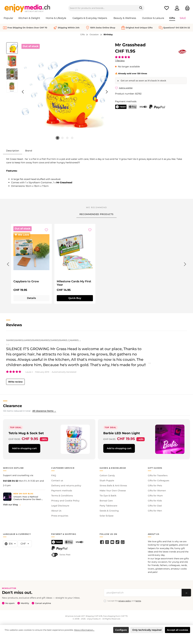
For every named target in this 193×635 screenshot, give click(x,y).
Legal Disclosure (60, 505)
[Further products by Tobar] (182, 51)
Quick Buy (74, 298)
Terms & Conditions (62, 495)
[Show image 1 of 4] (57, 138)
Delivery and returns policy (66, 485)
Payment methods (61, 490)
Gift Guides (155, 468)
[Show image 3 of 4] (67, 138)
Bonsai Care (106, 500)
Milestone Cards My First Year (74, 283)
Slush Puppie (107, 480)
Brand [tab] (28, 150)
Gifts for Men (155, 510)
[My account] (177, 8)
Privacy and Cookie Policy (65, 500)
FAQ (53, 475)
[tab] (12, 150)
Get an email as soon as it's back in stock (143, 80)
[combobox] (102, 8)
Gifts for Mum (155, 495)
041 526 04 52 (10, 480)
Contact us (57, 480)
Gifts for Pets (155, 485)
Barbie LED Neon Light (121, 433)
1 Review (120, 60)
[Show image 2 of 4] (62, 138)
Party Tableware (108, 505)
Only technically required (146, 629)
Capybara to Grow (26, 281)
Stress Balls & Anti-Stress (113, 485)
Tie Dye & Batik (108, 495)
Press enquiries (59, 515)
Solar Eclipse (107, 515)
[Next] (106, 92)
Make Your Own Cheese (113, 490)
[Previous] (23, 92)
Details (31, 298)
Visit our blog (10, 504)
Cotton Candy (107, 475)
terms (138, 601)
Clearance (12, 406)
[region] (57, 91)
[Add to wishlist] (46, 230)
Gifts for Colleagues (158, 480)
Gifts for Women (157, 490)
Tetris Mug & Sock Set (26, 433)
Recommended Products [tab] (96, 214)
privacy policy (124, 601)
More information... (84, 630)
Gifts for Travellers (158, 475)
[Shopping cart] (186, 8)
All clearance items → (44, 411)
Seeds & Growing (109, 510)
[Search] (140, 8)
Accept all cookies (177, 629)
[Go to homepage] (27, 8)
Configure (121, 629)
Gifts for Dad (155, 505)
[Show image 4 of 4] (72, 138)
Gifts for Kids (155, 500)
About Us (56, 510)
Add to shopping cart (24, 448)
